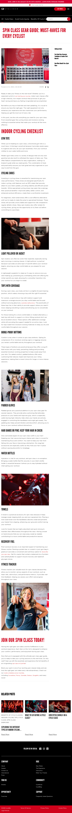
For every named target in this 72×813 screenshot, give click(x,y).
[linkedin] (47, 749)
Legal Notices (5, 810)
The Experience (40, 768)
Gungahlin (36, 675)
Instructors (39, 770)
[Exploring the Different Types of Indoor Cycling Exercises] (12, 706)
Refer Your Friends (41, 773)
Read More (5, 734)
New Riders (39, 766)
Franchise (4, 796)
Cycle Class (9, 19)
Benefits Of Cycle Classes (40, 19)
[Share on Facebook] (45, 87)
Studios (3, 784)
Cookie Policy (63, 808)
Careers (3, 768)
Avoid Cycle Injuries (22, 19)
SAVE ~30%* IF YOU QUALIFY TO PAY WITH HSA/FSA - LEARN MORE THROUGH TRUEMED (36, 2)
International (5, 773)
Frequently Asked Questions (44, 796)
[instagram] (44, 749)
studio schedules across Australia (14, 673)
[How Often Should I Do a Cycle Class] (60, 706)
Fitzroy (18, 675)
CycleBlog (39, 787)
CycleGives (39, 784)
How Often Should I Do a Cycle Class (62, 64)
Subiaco (29, 675)
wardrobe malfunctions (28, 303)
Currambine (11, 675)
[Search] (69, 19)
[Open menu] (68, 9)
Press (3, 775)
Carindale (23, 675)
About (3, 766)
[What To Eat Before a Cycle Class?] (36, 706)
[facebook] (40, 749)
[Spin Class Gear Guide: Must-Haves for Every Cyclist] (25, 66)
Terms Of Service (26, 808)
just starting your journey (22, 96)
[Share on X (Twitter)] (48, 87)
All (2, 19)
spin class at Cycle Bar (19, 663)
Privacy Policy (45, 808)
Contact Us (4, 770)
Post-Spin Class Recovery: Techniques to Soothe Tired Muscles (61, 56)
